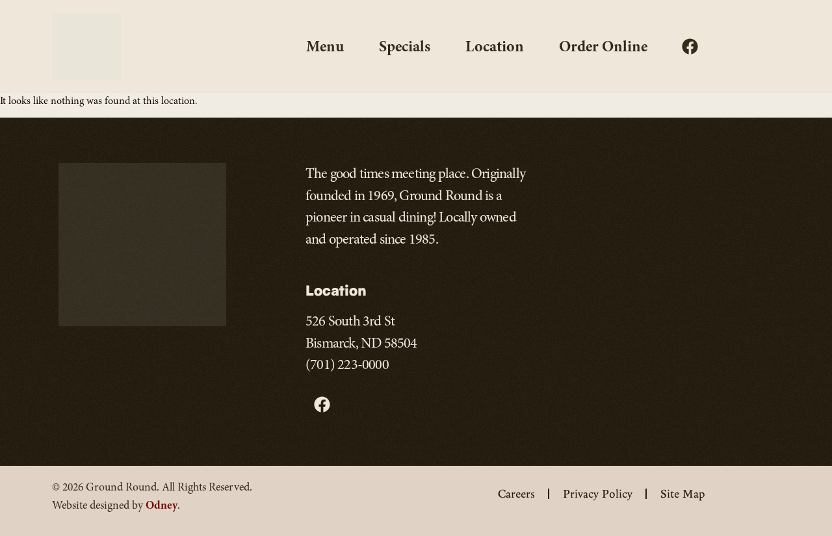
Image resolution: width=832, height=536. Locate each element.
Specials (404, 46)
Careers (516, 493)
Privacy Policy (597, 493)
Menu (325, 46)
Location (494, 46)
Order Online (603, 46)
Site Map (682, 493)
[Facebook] (689, 46)
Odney (161, 505)
